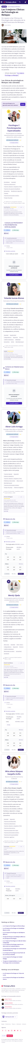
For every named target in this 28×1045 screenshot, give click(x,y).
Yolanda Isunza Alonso (14, 298)
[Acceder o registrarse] (25, 2)
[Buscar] (19, 2)
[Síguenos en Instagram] (11, 1030)
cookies (3, 1042)
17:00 (14, 557)
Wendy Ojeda (14, 595)
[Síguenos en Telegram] (17, 1030)
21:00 (20, 559)
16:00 (8, 557)
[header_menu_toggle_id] (1, 2)
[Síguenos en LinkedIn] (8, 1030)
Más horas (21, 564)
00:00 (8, 567)
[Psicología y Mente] (10, 2)
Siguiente (20, 573)
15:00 (8, 733)
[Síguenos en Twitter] (5, 1030)
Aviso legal (14, 1041)
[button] (9, 707)
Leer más (6, 511)
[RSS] (20, 1030)
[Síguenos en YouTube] (14, 1030)
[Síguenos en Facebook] (2, 1030)
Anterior (7, 573)
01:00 (14, 567)
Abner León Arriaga (14, 426)
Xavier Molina (7, 25)
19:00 (8, 559)
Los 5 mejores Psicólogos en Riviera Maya (14, 926)
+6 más (8, 725)
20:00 (14, 559)
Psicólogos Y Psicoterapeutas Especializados (14, 128)
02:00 (20, 898)
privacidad (19, 1041)
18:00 (20, 557)
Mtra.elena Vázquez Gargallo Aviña (14, 773)
